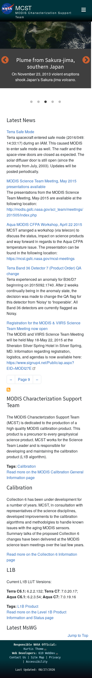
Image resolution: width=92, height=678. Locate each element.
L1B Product (27, 606)
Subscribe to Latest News (8, 390)
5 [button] (59, 102)
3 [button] (45, 102)
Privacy (55, 657)
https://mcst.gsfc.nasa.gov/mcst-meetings (41, 258)
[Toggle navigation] (84, 10)
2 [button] (38, 102)
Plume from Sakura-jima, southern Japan (45, 63)
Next (86, 60)
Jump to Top (78, 635)
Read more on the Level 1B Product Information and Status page (36, 614)
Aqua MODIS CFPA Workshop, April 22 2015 (44, 224)
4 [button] (52, 102)
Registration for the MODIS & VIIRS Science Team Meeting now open (43, 325)
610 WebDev (46, 653)
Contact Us (17, 657)
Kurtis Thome (33, 649)
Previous (5, 60)
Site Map (37, 657)
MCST (23, 8)
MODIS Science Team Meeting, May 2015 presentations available (41, 183)
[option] (45, 55)
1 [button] (31, 102)
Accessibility (36, 661)
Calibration (26, 466)
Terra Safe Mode (20, 131)
